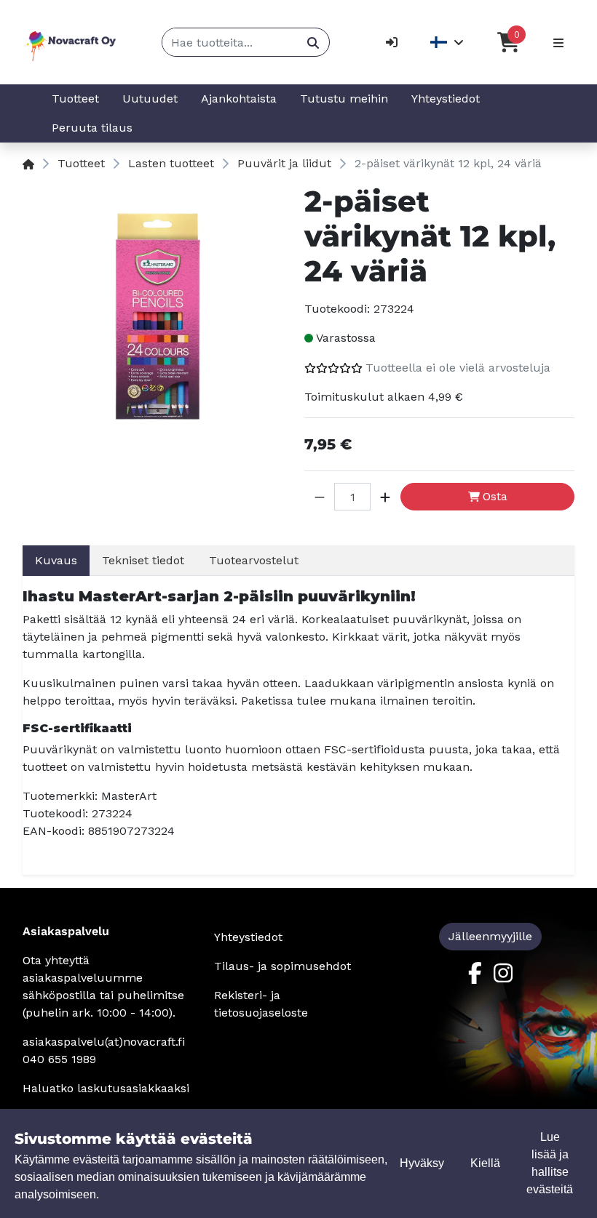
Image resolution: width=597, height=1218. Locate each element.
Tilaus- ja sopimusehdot (282, 966)
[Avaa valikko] (558, 42)
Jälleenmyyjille (490, 936)
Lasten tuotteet (171, 163)
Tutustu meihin (344, 98)
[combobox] (230, 42)
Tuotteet (75, 98)
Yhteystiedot (445, 98)
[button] (319, 496)
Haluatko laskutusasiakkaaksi (106, 1088)
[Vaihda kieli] (447, 42)
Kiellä (485, 1163)
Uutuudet (150, 98)
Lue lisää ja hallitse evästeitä (549, 1163)
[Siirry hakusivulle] (312, 42)
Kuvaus (56, 560)
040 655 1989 (59, 1059)
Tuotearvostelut (253, 560)
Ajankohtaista (239, 98)
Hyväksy (422, 1163)
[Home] (28, 163)
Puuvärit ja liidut (284, 163)
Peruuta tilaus (92, 128)
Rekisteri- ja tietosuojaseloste (261, 1003)
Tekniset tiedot (143, 560)
